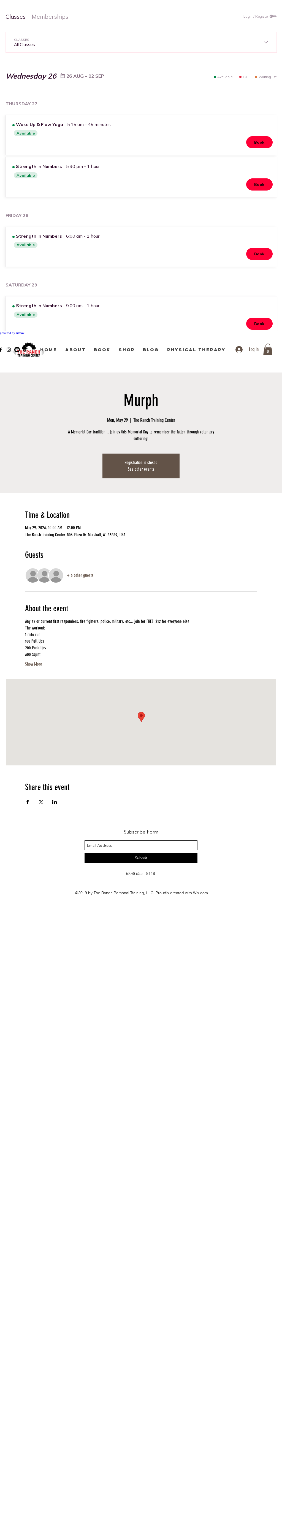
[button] (268, 349)
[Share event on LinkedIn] (54, 802)
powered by (12, 332)
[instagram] (9, 349)
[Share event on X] (41, 802)
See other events (141, 469)
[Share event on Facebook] (27, 802)
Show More (33, 664)
